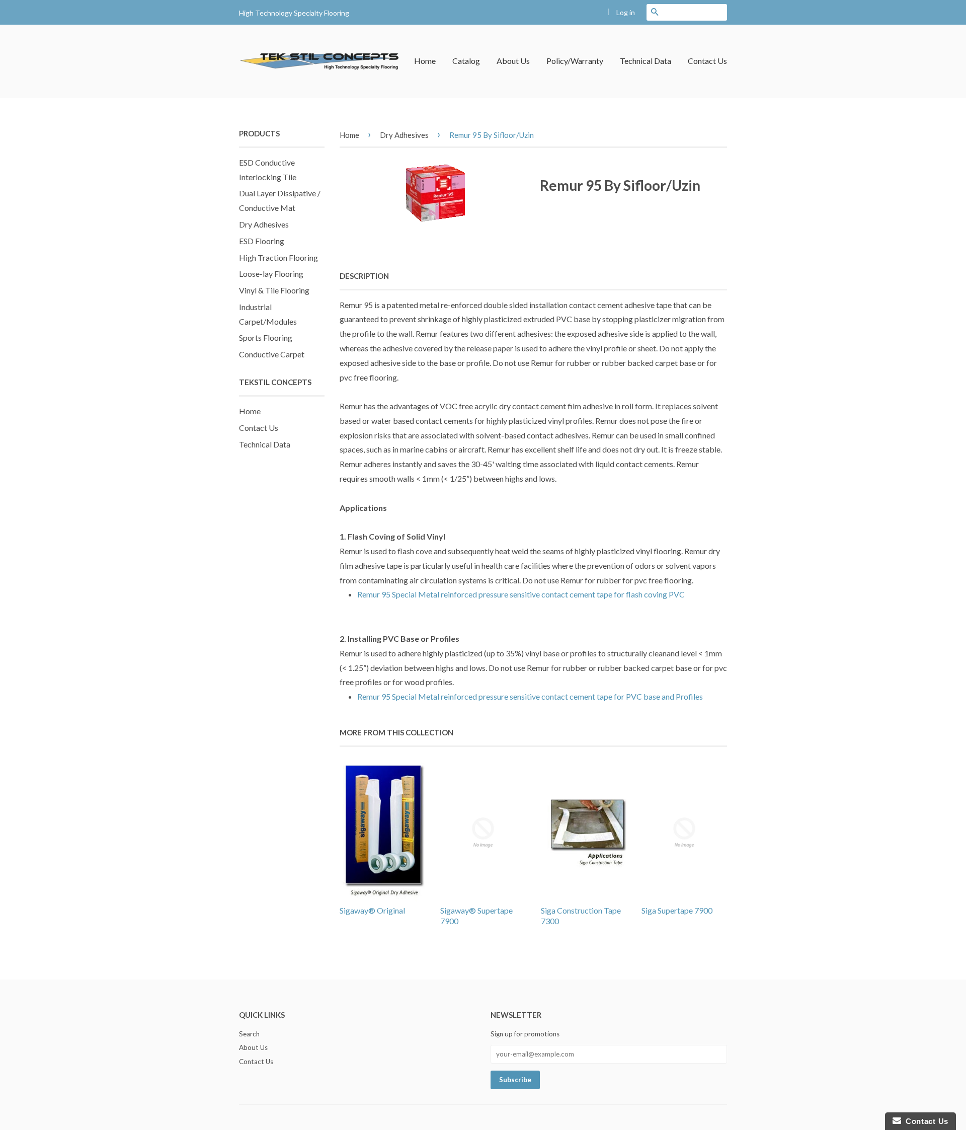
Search (249, 1034)
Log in (625, 12)
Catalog (466, 60)
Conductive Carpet (271, 354)
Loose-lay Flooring (271, 273)
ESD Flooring (261, 241)
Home (425, 60)
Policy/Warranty (574, 60)
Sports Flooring (265, 337)
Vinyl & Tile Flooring (274, 290)
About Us (513, 60)
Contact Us (707, 60)
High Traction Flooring (278, 257)
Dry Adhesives (264, 224)
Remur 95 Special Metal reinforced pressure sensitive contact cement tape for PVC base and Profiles (530, 696)
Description (364, 275)
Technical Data (645, 60)
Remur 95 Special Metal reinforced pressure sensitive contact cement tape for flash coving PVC (521, 594)
